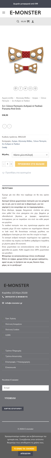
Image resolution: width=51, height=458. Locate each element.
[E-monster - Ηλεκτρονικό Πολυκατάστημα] (25, 13)
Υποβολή (10, 398)
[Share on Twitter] (25, 88)
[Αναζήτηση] (18, 21)
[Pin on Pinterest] (35, 88)
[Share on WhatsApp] (15, 88)
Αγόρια (35, 98)
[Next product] (4, 126)
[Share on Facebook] (20, 88)
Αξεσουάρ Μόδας (23, 98)
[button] (3, 12)
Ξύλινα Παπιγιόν (39, 141)
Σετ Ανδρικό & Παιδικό (21, 101)
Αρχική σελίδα (7, 98)
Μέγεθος (5, 155)
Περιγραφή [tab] (7, 188)
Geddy (4, 147)
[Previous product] (9, 126)
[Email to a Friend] (30, 88)
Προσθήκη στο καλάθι (31, 164)
